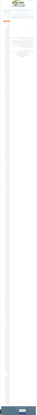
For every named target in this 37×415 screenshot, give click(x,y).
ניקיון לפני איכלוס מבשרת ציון (7, 308)
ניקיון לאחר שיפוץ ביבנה (7, 33)
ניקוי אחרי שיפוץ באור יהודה (7, 219)
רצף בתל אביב (8, 373)
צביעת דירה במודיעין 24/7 (7, 368)
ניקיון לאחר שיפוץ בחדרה (7, 61)
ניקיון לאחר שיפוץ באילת (7, 39)
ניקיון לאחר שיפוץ (8, 25)
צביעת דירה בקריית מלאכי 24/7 (6, 334)
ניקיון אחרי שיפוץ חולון (7, 134)
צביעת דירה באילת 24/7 (7, 335)
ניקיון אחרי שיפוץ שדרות (7, 149)
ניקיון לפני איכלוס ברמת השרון (7, 298)
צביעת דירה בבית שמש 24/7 (7, 370)
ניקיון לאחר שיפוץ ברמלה (7, 48)
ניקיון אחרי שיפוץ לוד (7, 173)
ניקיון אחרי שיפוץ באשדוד (7, 147)
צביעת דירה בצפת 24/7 (7, 362)
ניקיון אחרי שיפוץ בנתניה (7, 183)
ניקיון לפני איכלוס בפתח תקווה (7, 280)
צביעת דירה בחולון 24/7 (7, 322)
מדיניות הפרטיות (21, 412)
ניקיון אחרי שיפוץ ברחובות (7, 141)
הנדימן (8, 27)
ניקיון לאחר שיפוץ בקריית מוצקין (6, 67)
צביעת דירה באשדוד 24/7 (7, 328)
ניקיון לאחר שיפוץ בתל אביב (7, 28)
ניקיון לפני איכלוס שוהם (7, 311)
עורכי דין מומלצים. (32, 408)
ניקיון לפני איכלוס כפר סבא (7, 302)
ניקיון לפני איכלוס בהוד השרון (7, 304)
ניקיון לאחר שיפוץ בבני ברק (7, 45)
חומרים (29, 41)
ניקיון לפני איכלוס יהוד (7, 293)
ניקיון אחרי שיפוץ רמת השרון (7, 176)
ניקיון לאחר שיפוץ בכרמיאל (7, 69)
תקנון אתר (17, 409)
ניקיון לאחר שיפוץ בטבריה (7, 63)
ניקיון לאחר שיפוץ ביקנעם (7, 43)
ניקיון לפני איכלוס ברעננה (7, 301)
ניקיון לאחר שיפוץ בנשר (7, 388)
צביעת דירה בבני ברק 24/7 (7, 338)
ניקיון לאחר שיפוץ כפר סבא (7, 108)
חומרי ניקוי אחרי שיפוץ (7, 128)
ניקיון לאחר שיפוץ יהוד (7, 102)
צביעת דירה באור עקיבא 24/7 (7, 352)
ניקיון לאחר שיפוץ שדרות (7, 84)
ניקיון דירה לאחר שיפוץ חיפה (7, 117)
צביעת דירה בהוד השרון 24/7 (7, 349)
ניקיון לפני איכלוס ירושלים (7, 305)
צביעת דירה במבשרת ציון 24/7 (6, 376)
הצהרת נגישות (17, 408)
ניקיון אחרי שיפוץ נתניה (7, 182)
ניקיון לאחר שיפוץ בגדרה (7, 34)
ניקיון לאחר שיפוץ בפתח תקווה (7, 46)
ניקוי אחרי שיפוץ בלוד (7, 212)
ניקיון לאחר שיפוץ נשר (7, 397)
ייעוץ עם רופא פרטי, (29, 408)
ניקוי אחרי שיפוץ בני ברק (7, 227)
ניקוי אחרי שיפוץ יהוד (7, 218)
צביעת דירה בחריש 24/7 (7, 367)
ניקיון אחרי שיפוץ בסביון (7, 168)
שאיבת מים (29, 47)
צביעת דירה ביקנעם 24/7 (7, 359)
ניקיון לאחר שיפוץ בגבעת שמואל (6, 382)
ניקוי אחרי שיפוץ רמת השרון (7, 230)
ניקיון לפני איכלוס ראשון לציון (7, 260)
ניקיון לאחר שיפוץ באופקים (7, 379)
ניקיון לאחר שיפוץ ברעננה (7, 57)
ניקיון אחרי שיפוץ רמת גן (7, 155)
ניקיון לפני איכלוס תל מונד (7, 314)
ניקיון (30, 42)
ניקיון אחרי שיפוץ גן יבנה (7, 143)
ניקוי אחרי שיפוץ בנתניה (7, 231)
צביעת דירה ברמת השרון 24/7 (7, 347)
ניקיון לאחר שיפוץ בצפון (7, 72)
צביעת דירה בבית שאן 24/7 (7, 365)
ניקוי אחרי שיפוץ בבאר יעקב (7, 209)
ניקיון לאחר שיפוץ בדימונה (7, 380)
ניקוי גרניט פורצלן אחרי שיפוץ (7, 131)
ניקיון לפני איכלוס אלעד (7, 281)
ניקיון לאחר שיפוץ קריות (7, 120)
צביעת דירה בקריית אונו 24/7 (7, 343)
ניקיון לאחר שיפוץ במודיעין (7, 42)
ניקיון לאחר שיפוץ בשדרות (7, 36)
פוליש (26, 47)
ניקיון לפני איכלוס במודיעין (7, 310)
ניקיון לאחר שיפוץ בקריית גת (7, 37)
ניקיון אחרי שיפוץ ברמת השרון (7, 177)
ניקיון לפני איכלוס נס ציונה (7, 263)
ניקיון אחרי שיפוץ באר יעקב (7, 170)
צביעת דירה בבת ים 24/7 (7, 323)
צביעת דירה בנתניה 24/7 (7, 350)
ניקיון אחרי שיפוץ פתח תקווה (7, 158)
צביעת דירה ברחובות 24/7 (7, 325)
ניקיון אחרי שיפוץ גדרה (7, 144)
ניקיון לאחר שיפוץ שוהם (7, 93)
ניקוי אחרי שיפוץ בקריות (7, 254)
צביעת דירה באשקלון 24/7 (7, 329)
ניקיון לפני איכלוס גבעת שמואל (7, 290)
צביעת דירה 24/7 (8, 320)
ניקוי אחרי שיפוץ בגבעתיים (7, 222)
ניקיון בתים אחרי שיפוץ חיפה (7, 189)
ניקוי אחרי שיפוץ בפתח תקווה (7, 225)
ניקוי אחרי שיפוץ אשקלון (7, 207)
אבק (16, 17)
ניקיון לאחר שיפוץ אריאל (7, 126)
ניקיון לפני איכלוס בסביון (7, 295)
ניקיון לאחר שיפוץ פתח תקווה (7, 96)
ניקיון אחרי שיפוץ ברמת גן (7, 156)
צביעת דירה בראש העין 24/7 (7, 340)
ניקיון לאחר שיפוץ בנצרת (7, 70)
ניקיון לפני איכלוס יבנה (7, 266)
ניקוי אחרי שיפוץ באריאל (7, 251)
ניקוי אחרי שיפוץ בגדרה (7, 239)
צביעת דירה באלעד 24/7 (7, 341)
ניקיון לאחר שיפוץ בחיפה (7, 64)
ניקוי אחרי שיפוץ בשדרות (7, 206)
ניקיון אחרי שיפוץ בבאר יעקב (7, 171)
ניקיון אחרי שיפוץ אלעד (7, 161)
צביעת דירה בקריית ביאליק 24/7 (6, 355)
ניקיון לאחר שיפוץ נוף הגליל (7, 125)
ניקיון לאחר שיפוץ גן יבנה (7, 79)
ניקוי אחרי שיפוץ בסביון (7, 216)
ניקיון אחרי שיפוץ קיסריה (7, 185)
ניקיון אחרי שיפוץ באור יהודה (7, 165)
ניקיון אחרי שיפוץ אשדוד (7, 146)
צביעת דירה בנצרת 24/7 (7, 361)
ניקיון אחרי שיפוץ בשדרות (7, 150)
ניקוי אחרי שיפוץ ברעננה (7, 228)
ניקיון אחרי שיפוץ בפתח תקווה (7, 159)
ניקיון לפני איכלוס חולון (7, 257)
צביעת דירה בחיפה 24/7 (7, 353)
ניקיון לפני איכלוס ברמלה (7, 286)
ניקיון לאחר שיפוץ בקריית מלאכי (6, 385)
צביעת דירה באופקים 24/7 (7, 332)
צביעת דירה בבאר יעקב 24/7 (7, 344)
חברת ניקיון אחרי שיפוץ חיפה (7, 188)
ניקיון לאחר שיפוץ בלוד (7, 49)
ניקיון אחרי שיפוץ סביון (7, 167)
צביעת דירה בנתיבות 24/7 (7, 331)
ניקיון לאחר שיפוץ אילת (7, 87)
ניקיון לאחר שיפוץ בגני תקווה (7, 54)
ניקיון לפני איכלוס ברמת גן (7, 277)
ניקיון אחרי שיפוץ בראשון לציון (7, 138)
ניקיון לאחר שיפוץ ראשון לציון (7, 76)
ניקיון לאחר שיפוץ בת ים (7, 75)
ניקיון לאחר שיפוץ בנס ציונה (7, 31)
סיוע (11, 18)
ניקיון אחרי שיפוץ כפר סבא (7, 179)
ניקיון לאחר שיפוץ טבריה (7, 114)
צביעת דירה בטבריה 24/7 (7, 364)
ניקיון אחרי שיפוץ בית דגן (7, 162)
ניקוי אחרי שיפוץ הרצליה (7, 224)
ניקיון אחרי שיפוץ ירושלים (7, 152)
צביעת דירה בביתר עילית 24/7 (7, 371)
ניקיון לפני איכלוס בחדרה (7, 316)
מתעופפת (22, 17)
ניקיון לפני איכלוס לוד (7, 287)
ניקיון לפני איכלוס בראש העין (7, 283)
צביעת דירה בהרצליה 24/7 (7, 346)
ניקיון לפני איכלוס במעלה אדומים (6, 307)
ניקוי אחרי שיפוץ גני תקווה (7, 215)
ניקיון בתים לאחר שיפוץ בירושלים (6, 90)
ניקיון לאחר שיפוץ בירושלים (7, 40)
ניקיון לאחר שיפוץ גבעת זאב (7, 400)
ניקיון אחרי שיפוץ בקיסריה (7, 186)
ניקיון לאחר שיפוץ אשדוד (7, 81)
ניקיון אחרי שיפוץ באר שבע (7, 248)
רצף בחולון (8, 374)
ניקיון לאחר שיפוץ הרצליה (7, 105)
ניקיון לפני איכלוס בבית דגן (7, 289)
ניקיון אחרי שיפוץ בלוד (7, 174)
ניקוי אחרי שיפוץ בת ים (7, 195)
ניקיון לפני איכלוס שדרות (7, 272)
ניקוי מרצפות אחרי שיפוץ (7, 129)
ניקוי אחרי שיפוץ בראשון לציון (7, 197)
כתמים (30, 17)
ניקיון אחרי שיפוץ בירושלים (7, 153)
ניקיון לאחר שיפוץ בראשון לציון (7, 30)
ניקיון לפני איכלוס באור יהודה (7, 292)
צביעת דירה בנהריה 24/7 (7, 358)
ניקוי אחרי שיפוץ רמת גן (7, 221)
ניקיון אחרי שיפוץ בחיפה (7, 245)
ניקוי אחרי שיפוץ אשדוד (7, 201)
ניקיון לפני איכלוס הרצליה (7, 299)
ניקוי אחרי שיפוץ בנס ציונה (7, 200)
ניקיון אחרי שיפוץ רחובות (7, 140)
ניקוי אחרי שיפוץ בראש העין (7, 317)
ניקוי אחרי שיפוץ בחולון (7, 194)
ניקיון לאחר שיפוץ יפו (7, 73)
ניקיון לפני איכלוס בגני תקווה (7, 296)
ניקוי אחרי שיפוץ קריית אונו (7, 319)
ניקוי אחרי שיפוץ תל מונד (7, 233)
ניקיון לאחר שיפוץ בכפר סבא (7, 58)
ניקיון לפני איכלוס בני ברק (7, 278)
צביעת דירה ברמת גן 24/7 (7, 337)
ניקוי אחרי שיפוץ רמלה (7, 210)
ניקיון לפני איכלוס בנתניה (7, 313)
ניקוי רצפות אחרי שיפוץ (7, 132)
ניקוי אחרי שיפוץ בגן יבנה (7, 203)
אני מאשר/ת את (22, 412)
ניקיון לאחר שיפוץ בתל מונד (7, 60)
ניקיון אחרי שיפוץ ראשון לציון (7, 137)
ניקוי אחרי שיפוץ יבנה (7, 204)
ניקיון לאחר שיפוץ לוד (7, 99)
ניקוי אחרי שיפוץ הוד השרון (7, 236)
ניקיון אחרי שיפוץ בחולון (7, 135)
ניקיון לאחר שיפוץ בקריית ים (7, 66)
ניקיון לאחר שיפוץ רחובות (7, 78)
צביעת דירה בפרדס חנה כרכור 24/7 (6, 377)
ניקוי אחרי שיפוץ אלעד (7, 213)
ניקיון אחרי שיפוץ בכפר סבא (7, 180)
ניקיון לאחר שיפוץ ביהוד (7, 52)
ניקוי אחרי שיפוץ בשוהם (7, 242)
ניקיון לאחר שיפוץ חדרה (7, 111)
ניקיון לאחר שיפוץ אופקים (7, 391)
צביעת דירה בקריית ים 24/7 (7, 356)
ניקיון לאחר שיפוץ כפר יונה (7, 403)
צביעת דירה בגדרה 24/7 (7, 326)
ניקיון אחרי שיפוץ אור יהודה (7, 164)
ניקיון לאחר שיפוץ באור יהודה (7, 51)
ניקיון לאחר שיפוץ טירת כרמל (7, 394)
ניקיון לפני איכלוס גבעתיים (7, 275)
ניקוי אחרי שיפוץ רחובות (7, 198)
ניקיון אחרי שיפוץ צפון (7, 191)
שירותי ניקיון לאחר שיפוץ (7, 24)
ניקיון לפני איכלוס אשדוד (7, 269)
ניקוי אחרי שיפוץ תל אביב (7, 192)
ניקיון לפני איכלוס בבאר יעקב (7, 284)
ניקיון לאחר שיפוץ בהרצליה (7, 55)
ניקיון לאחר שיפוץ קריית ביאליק (6, 123)
